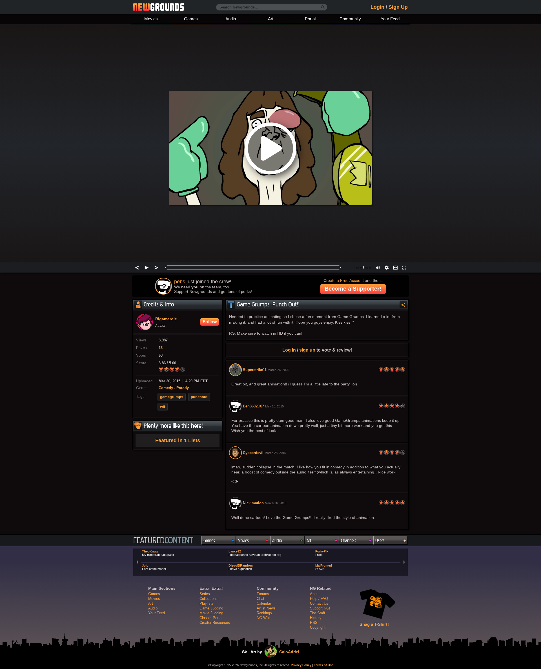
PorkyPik (321, 553)
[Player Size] (395, 267)
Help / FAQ (319, 598)
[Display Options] (386, 267)
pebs (179, 281)
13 (161, 348)
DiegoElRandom (241, 567)
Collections (208, 598)
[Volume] (378, 267)
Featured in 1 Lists (177, 440)
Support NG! (320, 608)
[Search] (323, 7)
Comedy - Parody (174, 388)
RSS (314, 622)
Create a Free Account (343, 280)
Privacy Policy (301, 665)
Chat (260, 598)
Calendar (264, 603)
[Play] (146, 267)
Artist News (266, 608)
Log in (289, 349)
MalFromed (323, 567)
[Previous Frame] (136, 267)
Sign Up (398, 7)
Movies (151, 18)
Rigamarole (166, 319)
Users (379, 540)
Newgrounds (158, 7)
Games (191, 18)
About (315, 594)
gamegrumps (171, 397)
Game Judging (211, 608)
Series (204, 594)
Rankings (264, 613)
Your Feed (390, 18)
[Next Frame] (156, 267)
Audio (230, 18)
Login (377, 7)
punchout (199, 397)
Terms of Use (323, 665)
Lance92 (255, 553)
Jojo (154, 567)
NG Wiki (263, 618)
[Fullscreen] (404, 267)
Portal (310, 18)
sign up (307, 349)
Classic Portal (210, 618)
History (316, 618)
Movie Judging (211, 613)
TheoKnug (158, 553)
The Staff (317, 613)
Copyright (317, 627)
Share (403, 304)
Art (270, 18)
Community (350, 18)
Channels (348, 540)
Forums (263, 594)
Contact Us (319, 603)
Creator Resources (214, 622)
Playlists (206, 603)
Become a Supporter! (353, 289)
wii (162, 407)
